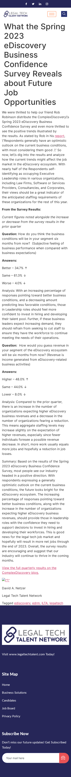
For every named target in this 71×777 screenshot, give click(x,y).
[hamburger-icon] (51, 14)
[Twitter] (33, 4)
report (59, 136)
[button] (64, 14)
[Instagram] (47, 4)
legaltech (56, 603)
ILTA (45, 603)
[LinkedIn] (40, 4)
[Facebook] (26, 4)
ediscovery (22, 603)
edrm (36, 603)
